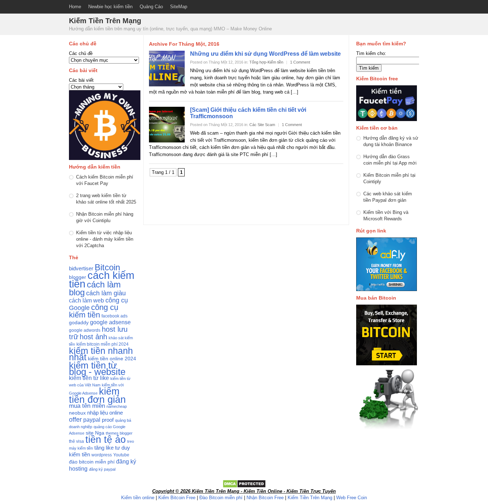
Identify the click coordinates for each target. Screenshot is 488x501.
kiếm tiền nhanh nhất (101, 354)
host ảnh (93, 337)
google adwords (84, 330)
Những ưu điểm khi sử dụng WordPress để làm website (265, 54)
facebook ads (114, 316)
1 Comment (300, 62)
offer (75, 419)
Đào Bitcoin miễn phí (221, 497)
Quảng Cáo (151, 6)
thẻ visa (76, 441)
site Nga (95, 433)
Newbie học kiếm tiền (110, 6)
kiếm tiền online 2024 (112, 358)
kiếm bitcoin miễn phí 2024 (102, 344)
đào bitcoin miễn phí (92, 462)
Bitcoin (107, 267)
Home (75, 6)
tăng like (104, 448)
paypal (91, 420)
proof (108, 420)
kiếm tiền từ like (89, 378)
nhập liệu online (105, 413)
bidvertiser (81, 268)
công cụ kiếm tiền (93, 311)
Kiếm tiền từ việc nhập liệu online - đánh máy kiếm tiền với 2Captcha (104, 239)
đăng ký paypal (102, 469)
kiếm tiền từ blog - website (97, 368)
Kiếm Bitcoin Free (176, 497)
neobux (77, 413)
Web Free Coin (351, 497)
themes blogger (119, 433)
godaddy (79, 322)
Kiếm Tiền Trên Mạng (310, 497)
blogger (77, 277)
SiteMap (178, 6)
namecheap (116, 406)
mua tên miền (87, 405)
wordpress (101, 454)
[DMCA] (244, 486)
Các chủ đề (81, 53)
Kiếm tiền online (137, 497)
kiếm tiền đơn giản (97, 395)
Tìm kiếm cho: (371, 53)
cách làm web (86, 300)
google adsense (110, 322)
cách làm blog (95, 288)
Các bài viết (81, 80)
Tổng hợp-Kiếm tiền (266, 62)
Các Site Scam (262, 124)
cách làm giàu (106, 293)
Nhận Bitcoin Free (265, 497)
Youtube (121, 454)
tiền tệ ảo (105, 439)
